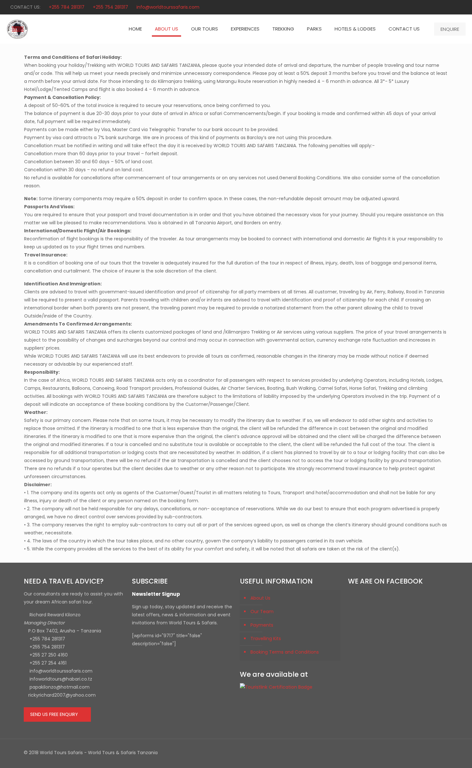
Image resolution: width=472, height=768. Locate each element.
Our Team (262, 611)
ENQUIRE (450, 29)
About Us (260, 598)
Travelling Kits (265, 638)
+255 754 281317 (110, 7)
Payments (261, 625)
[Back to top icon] (441, 752)
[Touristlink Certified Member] (276, 687)
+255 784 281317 (66, 7)
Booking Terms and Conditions (284, 652)
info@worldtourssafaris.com (167, 7)
